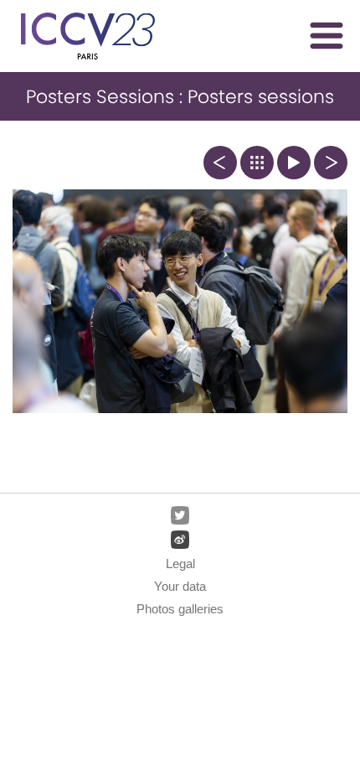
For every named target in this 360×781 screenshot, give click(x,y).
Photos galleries (180, 609)
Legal (180, 563)
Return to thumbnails (257, 162)
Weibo (180, 539)
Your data (180, 586)
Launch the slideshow (294, 162)
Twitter (180, 515)
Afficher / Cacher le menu (326, 35)
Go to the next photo (330, 162)
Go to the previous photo (220, 162)
